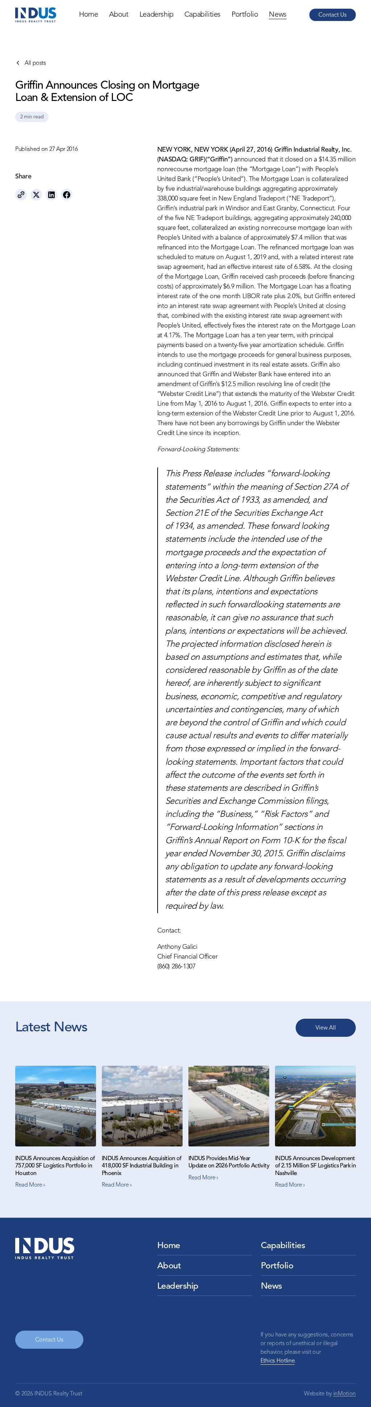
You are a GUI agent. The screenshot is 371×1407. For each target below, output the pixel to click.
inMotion (344, 1394)
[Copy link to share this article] (21, 194)
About (119, 14)
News (277, 14)
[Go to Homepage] (35, 14)
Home (88, 14)
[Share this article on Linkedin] (51, 194)
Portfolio (245, 14)
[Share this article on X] (36, 194)
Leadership (156, 14)
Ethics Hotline (277, 1361)
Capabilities (202, 14)
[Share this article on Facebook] (66, 194)
